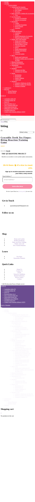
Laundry (17, 52)
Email (7, 485)
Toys (16, 15)
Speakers (17, 28)
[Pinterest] (4, 227)
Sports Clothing (19, 78)
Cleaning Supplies (20, 46)
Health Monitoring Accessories (24, 36)
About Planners (12, 91)
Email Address (7, 176)
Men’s (13, 55)
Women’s (14, 81)
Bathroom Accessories (21, 42)
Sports (13, 73)
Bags (12, 29)
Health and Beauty (16, 31)
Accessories (18, 67)
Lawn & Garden (19, 54)
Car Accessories (16, 17)
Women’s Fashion (20, 86)
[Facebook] (4, 218)
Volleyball (18, 80)
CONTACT (7, 88)
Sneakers (14, 68)
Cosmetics (18, 33)
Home (2, 121)
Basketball (18, 76)
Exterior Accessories (21, 18)
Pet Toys (17, 12)
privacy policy (22, 191)
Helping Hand (12, 92)
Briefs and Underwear (21, 57)
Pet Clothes (18, 10)
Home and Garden (20, 41)
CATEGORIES (12, 5)
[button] (3, 96)
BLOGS (6, 89)
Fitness (17, 34)
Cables (17, 23)
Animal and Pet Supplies (18, 7)
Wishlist (6, 405)
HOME (6, 2)
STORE (6, 4)
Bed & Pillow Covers (21, 44)
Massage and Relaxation (22, 38)
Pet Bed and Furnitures (21, 8)
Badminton (18, 75)
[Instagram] (20, 218)
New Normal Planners (17, 63)
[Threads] (4, 222)
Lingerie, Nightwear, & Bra (23, 83)
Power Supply (19, 26)
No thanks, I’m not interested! (17, 499)
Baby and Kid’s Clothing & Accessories (22, 13)
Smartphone (14, 65)
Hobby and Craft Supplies (18, 39)
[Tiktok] (20, 227)
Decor (17, 47)
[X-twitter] (20, 222)
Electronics (14, 21)
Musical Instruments (17, 62)
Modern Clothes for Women (23, 84)
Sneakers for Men (20, 70)
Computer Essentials (21, 25)
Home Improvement (20, 49)
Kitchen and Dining (20, 50)
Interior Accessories (20, 20)
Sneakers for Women (21, 71)
